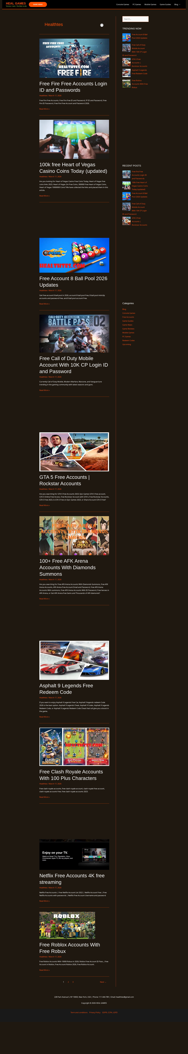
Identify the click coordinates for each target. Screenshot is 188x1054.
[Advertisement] (74, 222)
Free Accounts (128, 317)
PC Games (137, 4)
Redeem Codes (128, 340)
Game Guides (165, 4)
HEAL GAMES (16, 3)
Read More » (44, 108)
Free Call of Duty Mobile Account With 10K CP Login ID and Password (73, 365)
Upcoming (126, 344)
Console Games (122, 4)
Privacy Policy (94, 1012)
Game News (127, 325)
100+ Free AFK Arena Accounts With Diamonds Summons (67, 567)
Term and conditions (79, 1012)
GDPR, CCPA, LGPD (110, 1012)
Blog (176, 4)
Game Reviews (128, 329)
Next (103, 982)
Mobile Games (150, 4)
